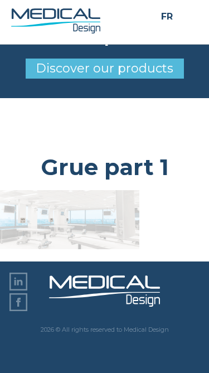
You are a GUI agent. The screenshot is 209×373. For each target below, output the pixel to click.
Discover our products (104, 68)
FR (167, 17)
